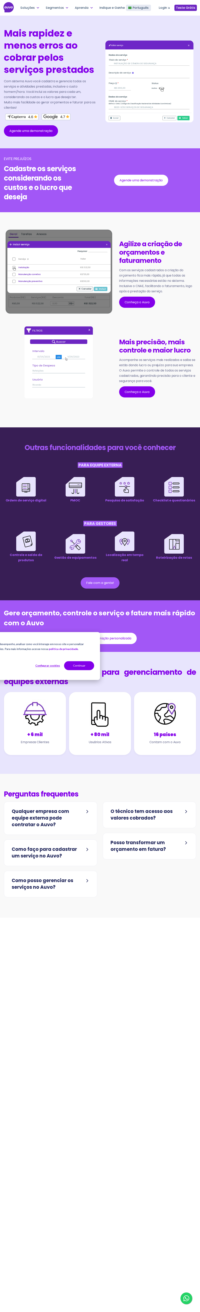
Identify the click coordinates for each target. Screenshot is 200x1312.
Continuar (79, 665)
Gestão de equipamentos (75, 557)
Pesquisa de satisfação (124, 500)
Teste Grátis (185, 7)
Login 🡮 (164, 7)
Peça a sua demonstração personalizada (100, 638)
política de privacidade (63, 649)
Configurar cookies (47, 665)
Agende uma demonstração (31, 131)
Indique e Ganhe (112, 7)
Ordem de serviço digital (26, 500)
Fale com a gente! (100, 583)
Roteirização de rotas (174, 557)
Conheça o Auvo (137, 302)
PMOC (75, 500)
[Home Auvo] (8, 8)
